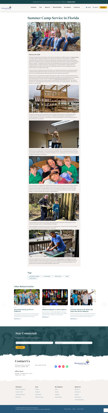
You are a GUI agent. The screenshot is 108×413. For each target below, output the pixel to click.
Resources (18, 397)
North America (33, 278)
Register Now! (71, 1)
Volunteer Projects (20, 389)
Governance (78, 397)
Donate (103, 7)
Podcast (57, 394)
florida (67, 276)
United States (60, 259)
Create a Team (19, 392)
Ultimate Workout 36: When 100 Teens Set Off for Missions (81, 310)
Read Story (17, 318)
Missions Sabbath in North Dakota (54, 309)
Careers (77, 394)
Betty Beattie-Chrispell (34, 276)
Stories (57, 392)
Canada (68, 259)
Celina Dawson (58, 276)
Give (40, 7)
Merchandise (58, 397)
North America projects (61, 78)
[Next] (104, 304)
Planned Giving (39, 397)
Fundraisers (38, 394)
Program (37, 392)
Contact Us (77, 7)
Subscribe (20, 347)
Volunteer (33, 7)
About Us (47, 7)
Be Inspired (67, 7)
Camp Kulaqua (75, 57)
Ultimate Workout (20, 394)
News (56, 389)
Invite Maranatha (79, 399)
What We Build (57, 7)
